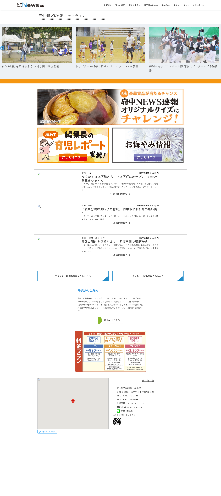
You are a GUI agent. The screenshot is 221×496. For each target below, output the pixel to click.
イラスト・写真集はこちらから (148, 275)
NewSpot (166, 5)
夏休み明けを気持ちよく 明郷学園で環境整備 (114, 241)
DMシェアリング (181, 5)
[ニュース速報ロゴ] (31, 4)
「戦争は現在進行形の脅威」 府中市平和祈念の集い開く (119, 211)
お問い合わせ (199, 5)
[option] (37, 47)
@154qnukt (127, 410)
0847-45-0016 (131, 399)
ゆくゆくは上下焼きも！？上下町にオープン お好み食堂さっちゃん (120, 178)
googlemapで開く (47, 431)
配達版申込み (135, 5)
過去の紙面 (120, 5)
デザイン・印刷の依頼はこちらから (73, 275)
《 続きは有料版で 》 (120, 193)
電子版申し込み (151, 5)
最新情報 (108, 5)
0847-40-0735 (130, 395)
